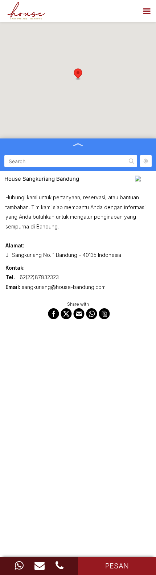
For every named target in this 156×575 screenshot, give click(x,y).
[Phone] (59, 565)
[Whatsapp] (19, 565)
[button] (78, 74)
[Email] (39, 565)
